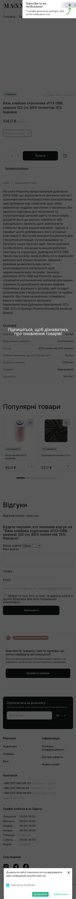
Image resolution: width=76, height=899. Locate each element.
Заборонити (60, 894)
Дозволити (40, 894)
